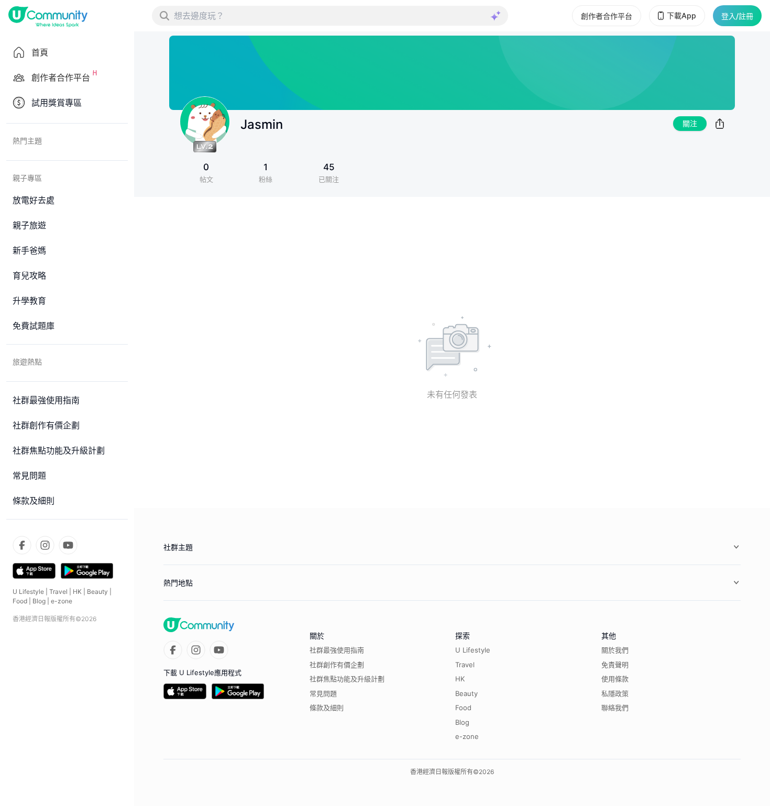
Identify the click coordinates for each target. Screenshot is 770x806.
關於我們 (615, 650)
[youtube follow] (68, 545)
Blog (39, 601)
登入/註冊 (737, 16)
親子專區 (27, 177)
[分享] (719, 123)
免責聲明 (615, 664)
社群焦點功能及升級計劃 (347, 679)
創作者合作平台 (606, 16)
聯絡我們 (615, 707)
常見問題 (323, 693)
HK (77, 591)
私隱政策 (615, 693)
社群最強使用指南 (337, 650)
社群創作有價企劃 (337, 664)
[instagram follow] (45, 545)
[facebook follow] (22, 545)
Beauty (97, 591)
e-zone (61, 601)
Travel (58, 591)
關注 (690, 123)
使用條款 (615, 679)
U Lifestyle (28, 591)
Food (20, 601)
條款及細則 (327, 707)
